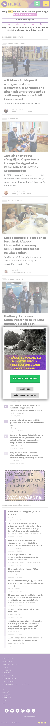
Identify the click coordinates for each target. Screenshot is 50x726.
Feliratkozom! (25, 378)
